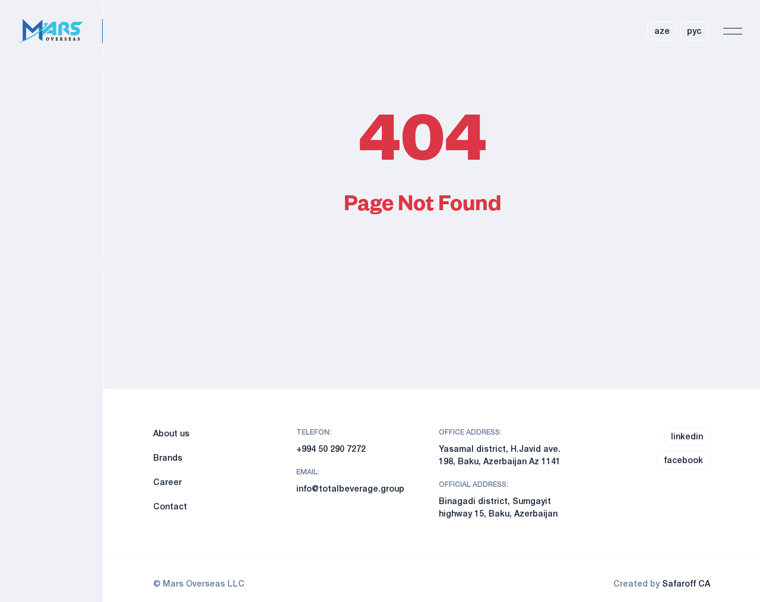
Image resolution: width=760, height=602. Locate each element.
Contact (170, 506)
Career (167, 482)
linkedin (687, 436)
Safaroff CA (686, 583)
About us (171, 433)
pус (694, 31)
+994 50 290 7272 (331, 448)
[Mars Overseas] (60, 31)
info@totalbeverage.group (350, 488)
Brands (167, 457)
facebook (683, 460)
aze (662, 31)
